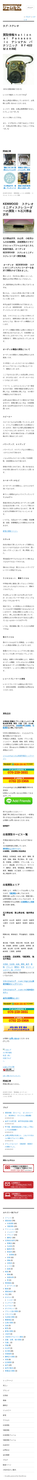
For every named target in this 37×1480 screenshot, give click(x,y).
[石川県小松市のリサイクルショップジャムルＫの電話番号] (18, 1020)
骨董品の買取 (10, 1371)
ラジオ (10, 195)
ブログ (5, 1460)
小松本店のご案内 (9, 1470)
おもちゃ (8, 1297)
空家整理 (8, 1354)
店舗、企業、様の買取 (13, 1340)
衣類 (6, 1359)
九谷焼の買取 (10, 1317)
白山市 (7, 1348)
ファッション (10, 1229)
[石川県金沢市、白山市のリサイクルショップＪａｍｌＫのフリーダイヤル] (18, 1003)
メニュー (30, 7)
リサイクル (9, 1314)
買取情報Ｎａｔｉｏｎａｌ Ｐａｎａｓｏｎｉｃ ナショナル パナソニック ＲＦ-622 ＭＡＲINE (19, 41)
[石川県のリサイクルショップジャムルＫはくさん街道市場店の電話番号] (18, 1011)
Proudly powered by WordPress (15, 1476)
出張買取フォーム (9, 1435)
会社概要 (6, 1455)
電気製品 (16, 1092)
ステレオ (21, 1094)
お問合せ (6, 1450)
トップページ (8, 1380)
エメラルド (9, 1306)
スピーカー (27, 1094)
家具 (6, 1328)
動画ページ (7, 1465)
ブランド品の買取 (11, 1311)
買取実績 (16, 193)
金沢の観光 (9, 1368)
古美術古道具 (10, 1240)
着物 (8, 1274)
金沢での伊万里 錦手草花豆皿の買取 (19, 1121)
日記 (6, 1294)
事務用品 (8, 1320)
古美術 (5, 1395)
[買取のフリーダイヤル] (18, 1168)
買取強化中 (9, 1291)
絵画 (8, 1269)
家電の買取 (9, 1331)
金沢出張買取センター (11, 998)
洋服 (6, 1345)
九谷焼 (9, 1246)
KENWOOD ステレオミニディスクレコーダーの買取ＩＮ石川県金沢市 (18, 209)
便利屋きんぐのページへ (12, 849)
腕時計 (16, 967)
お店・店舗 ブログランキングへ (11, 1075)
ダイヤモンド (10, 1308)
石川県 (10, 1096)
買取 (18, 195)
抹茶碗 (11, 1255)
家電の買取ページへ (10, 531)
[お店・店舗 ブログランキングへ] (18, 1069)
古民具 (9, 1263)
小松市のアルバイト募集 (14, 1337)
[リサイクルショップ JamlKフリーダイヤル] (18, 764)
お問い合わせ (14, 1038)
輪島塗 (9, 1249)
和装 (6, 1272)
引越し (7, 1342)
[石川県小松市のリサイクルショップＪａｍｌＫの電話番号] (18, 780)
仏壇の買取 (9, 1323)
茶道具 (9, 1252)
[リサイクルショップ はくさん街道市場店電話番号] (18, 771)
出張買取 (27, 193)
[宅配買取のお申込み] (18, 1196)
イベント (8, 1218)
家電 (22, 967)
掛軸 (8, 1260)
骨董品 (9, 1243)
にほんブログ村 (8, 1067)
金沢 (6, 1365)
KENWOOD (6, 1094)
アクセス (6, 1420)
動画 (6, 1289)
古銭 (6, 1325)
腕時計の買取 (10, 1357)
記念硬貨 (8, 1362)
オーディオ (23, 1092)
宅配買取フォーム (9, 1440)
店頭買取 (19, 726)
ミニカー (10, 1300)
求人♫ (5, 1385)
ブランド (9, 967)
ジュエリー (11, 1232)
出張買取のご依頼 (27, 902)
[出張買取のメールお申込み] (18, 1185)
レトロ (22, 193)
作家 (8, 1257)
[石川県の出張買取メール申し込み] (18, 1028)
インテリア (9, 1303)
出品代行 (6, 1445)
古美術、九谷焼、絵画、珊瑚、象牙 (16, 964)
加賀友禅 (10, 1277)
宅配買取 (12, 893)
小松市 (7, 1334)
